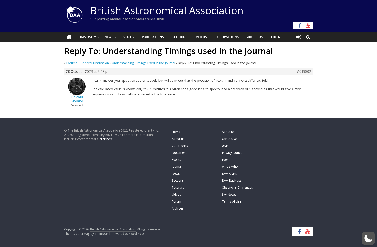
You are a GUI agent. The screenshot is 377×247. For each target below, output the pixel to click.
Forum (176, 201)
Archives (177, 208)
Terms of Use (231, 201)
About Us (255, 37)
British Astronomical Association (166, 10)
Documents (180, 153)
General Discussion (94, 63)
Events (128, 37)
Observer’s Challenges (237, 187)
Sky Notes (229, 194)
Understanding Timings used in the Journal (143, 63)
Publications (153, 37)
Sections (179, 37)
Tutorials (178, 187)
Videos (201, 37)
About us (178, 139)
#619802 (304, 71)
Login (276, 37)
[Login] (298, 37)
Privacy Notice (232, 153)
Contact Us (230, 139)
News (109, 37)
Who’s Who (230, 166)
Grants (226, 146)
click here (106, 139)
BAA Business (232, 180)
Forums (71, 63)
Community (86, 37)
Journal (177, 166)
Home (176, 132)
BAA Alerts (229, 173)
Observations (227, 37)
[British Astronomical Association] (69, 37)
